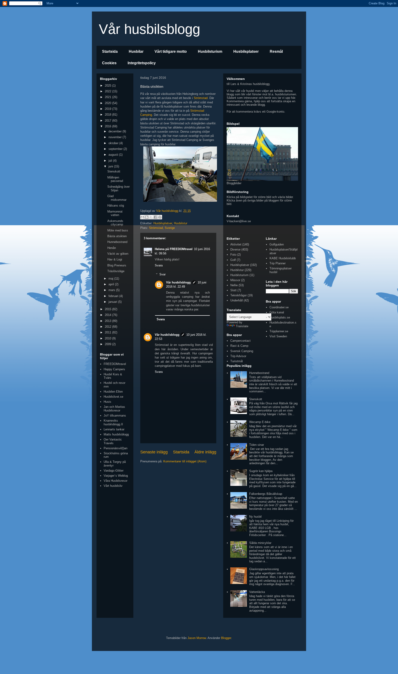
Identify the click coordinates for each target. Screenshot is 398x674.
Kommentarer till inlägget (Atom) (184, 461)
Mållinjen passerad (115, 179)
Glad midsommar (116, 197)
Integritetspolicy (142, 63)
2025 (108, 85)
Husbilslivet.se (113, 396)
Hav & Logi (114, 259)
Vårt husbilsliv (113, 485)
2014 (108, 315)
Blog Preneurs (116, 265)
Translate (242, 326)
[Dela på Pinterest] (160, 217)
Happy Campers (114, 369)
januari (113, 301)
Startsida (110, 51)
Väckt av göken (117, 253)
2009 (108, 344)
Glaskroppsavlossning (264, 569)
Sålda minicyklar (260, 543)
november (115, 137)
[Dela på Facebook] (155, 217)
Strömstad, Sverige (162, 228)
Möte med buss (117, 230)
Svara (159, 265)
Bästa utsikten (117, 236)
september (115, 149)
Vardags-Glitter (113, 470)
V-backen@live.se (239, 221)
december (115, 131)
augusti (113, 154)
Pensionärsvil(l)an (115, 448)
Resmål (276, 51)
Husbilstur (180, 223)
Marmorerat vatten (115, 213)
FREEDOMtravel (115, 364)
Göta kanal (276, 312)
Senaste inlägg (154, 452)
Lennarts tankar (114, 429)
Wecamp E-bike (259, 422)
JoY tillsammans (115, 415)
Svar (162, 274)
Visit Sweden (278, 336)
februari (113, 296)
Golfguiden (276, 244)
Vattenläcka (257, 592)
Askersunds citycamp (115, 222)
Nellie (234, 285)
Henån (111, 248)
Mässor (235, 280)
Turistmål (236, 361)
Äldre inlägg (205, 452)
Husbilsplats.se (279, 317)
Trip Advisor (238, 356)
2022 (108, 91)
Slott (233, 290)
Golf (233, 260)
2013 (108, 321)
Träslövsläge (115, 271)
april (111, 284)
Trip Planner (277, 263)
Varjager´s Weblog (116, 475)
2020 (108, 103)
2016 (108, 126)
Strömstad (201, 98)
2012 (108, 326)
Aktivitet (235, 244)
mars (112, 290)
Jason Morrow (196, 638)
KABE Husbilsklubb (282, 258)
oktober (113, 143)
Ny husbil (255, 516)
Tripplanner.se (278, 331)
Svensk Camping (241, 351)
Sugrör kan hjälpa (260, 471)
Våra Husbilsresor (115, 480)
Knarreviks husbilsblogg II (113, 422)
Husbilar (136, 51)
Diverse (235, 249)
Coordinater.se (279, 307)
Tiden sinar (256, 444)
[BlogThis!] (146, 217)
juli (110, 160)
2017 (108, 120)
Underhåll (236, 300)
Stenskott (113, 171)
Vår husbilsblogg (149, 29)
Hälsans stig (115, 205)
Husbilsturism (210, 51)
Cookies (109, 63)
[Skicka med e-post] (142, 217)
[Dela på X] (151, 217)
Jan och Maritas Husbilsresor (114, 408)
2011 (108, 332)
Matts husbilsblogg (116, 434)
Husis (107, 401)
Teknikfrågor (238, 295)
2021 (108, 97)
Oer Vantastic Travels (113, 441)
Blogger (226, 638)
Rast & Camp (239, 345)
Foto (233, 254)
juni (111, 166)
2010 (108, 338)
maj (111, 278)
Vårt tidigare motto (171, 51)
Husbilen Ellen (113, 391)
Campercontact (240, 340)
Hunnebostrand (117, 242)
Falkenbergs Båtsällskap (265, 494)
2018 (108, 114)
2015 (108, 309)
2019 (108, 109)
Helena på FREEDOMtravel (174, 249)
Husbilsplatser (246, 51)
